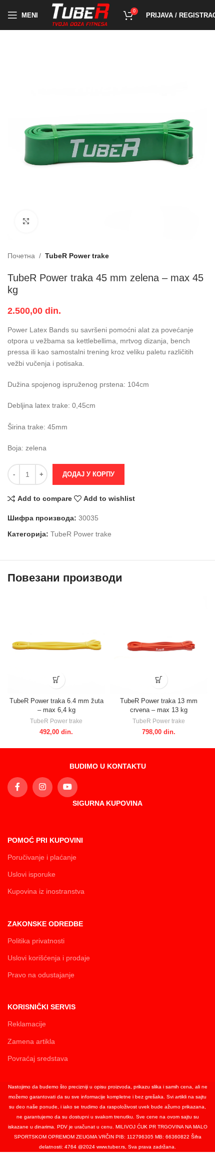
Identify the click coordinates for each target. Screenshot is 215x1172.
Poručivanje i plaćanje (42, 857)
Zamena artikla (31, 1041)
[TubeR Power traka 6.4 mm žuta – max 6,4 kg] (56, 645)
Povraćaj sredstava (38, 1058)
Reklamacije (27, 1024)
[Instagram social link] (42, 787)
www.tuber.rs (110, 1146)
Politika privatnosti (36, 941)
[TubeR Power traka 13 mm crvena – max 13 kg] (159, 645)
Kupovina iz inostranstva (46, 891)
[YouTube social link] (68, 787)
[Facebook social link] (18, 787)
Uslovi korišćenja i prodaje (49, 958)
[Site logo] (81, 15)
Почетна (21, 256)
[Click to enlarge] (26, 221)
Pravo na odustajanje (41, 975)
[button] (56, 680)
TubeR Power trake (77, 256)
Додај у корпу (88, 474)
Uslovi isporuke (32, 874)
